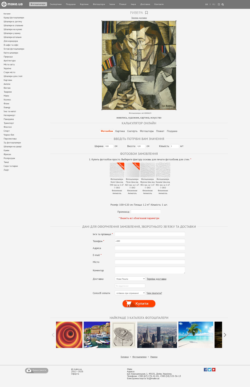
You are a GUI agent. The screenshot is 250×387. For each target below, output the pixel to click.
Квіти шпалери (11, 52)
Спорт (7, 130)
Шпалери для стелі (13, 76)
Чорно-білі (9, 134)
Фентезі (8, 126)
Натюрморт (9, 115)
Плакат (122, 4)
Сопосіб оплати (101, 293)
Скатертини (56, 4)
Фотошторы (147, 131)
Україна (7, 68)
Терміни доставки (139, 17)
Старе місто (9, 72)
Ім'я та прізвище (103, 234)
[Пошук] (222, 4)
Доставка (145, 4)
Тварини (8, 91)
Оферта (75, 373)
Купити (139, 301)
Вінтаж (7, 87)
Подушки (71, 4)
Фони (6, 103)
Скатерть (132, 131)
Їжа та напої (10, 111)
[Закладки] (219, 4)
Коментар (98, 270)
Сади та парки (11, 165)
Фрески (7, 154)
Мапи (6, 95)
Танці (6, 162)
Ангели (7, 83)
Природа (8, 56)
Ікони (112, 4)
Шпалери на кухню (13, 29)
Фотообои (107, 131)
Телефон (98, 241)
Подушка (172, 131)
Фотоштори (99, 4)
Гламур (7, 107)
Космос (7, 99)
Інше (133, 4)
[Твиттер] (209, 370)
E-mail (97, 255)
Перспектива (10, 138)
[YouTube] (213, 370)
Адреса (97, 248)
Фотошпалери (38, 4)
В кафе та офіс (11, 44)
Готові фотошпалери (14, 48)
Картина (120, 131)
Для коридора (11, 40)
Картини (84, 4)
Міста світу (9, 64)
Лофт (6, 169)
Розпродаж (9, 158)
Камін (6, 150)
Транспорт (9, 123)
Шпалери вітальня (12, 37)
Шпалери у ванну (12, 33)
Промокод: (123, 211)
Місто (96, 262)
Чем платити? (154, 293)
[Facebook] (205, 370)
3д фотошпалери (12, 142)
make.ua (78, 369)
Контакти (159, 4)
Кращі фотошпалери (14, 17)
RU (214, 4)
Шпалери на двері (12, 146)
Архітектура (9, 60)
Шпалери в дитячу (13, 21)
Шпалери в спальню (13, 25)
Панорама (9, 119)
